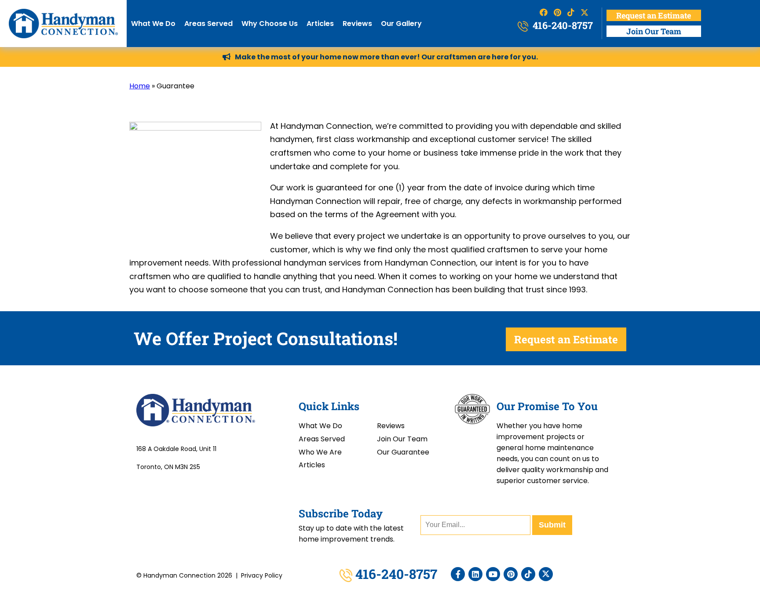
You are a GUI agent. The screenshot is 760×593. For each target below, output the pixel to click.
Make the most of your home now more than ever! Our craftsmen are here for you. (386, 57)
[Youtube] (493, 574)
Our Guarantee (403, 452)
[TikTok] (528, 574)
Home (139, 86)
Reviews (357, 23)
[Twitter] (546, 574)
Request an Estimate (653, 15)
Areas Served (208, 23)
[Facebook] (458, 574)
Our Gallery (401, 23)
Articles (320, 23)
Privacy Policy (261, 575)
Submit (552, 524)
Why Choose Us (269, 23)
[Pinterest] (511, 574)
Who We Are (320, 452)
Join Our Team (653, 31)
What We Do (153, 23)
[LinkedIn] (475, 574)
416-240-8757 (561, 25)
